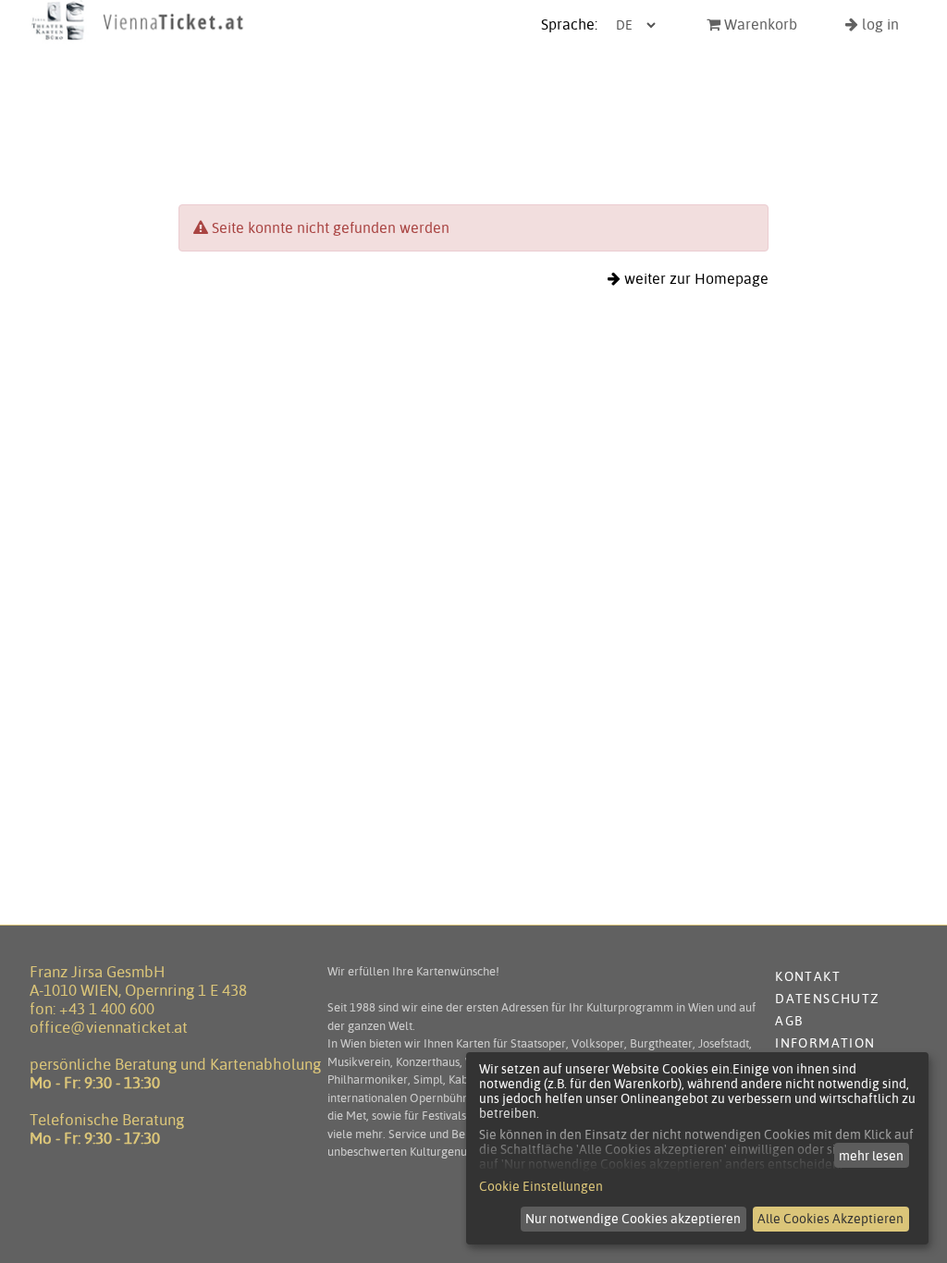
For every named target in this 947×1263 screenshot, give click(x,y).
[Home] (138, 40)
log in (878, 24)
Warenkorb (758, 24)
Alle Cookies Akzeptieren (830, 1218)
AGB (789, 1020)
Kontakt (808, 976)
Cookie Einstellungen (541, 1186)
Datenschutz (827, 998)
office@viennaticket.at (109, 1027)
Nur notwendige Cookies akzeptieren (633, 1218)
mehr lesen (871, 1155)
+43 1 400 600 (106, 1008)
